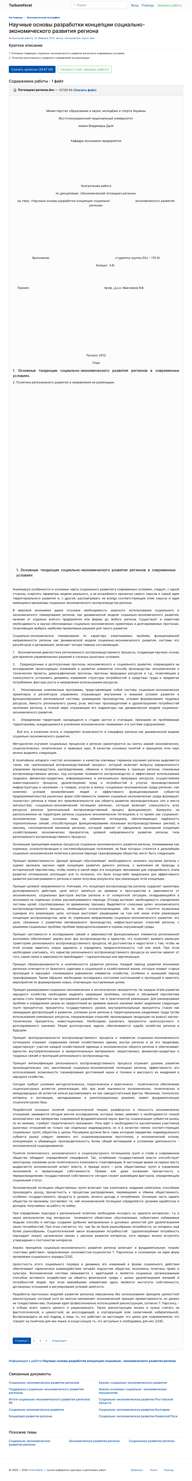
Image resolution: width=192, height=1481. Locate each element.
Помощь (148, 5)
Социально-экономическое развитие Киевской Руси (138, 1416)
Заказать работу (169, 5)
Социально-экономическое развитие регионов (44, 1382)
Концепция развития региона (30, 1416)
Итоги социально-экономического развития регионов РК (49, 1401)
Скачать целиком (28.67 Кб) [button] (32, 69)
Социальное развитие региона (151, 1441)
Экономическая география (43, 17)
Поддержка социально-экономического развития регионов (46, 1391)
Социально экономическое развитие (36, 1409)
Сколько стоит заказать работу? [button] (84, 69)
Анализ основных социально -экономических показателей (133, 1391)
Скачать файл (84, 90)
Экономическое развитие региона (94, 1441)
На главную (16, 17)
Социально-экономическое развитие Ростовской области (136, 1401)
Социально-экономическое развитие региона (29, 1442)
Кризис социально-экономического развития (133, 1382)
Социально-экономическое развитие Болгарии (134, 1409)
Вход (135, 5)
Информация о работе (92, 1361)
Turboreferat (35, 1470)
